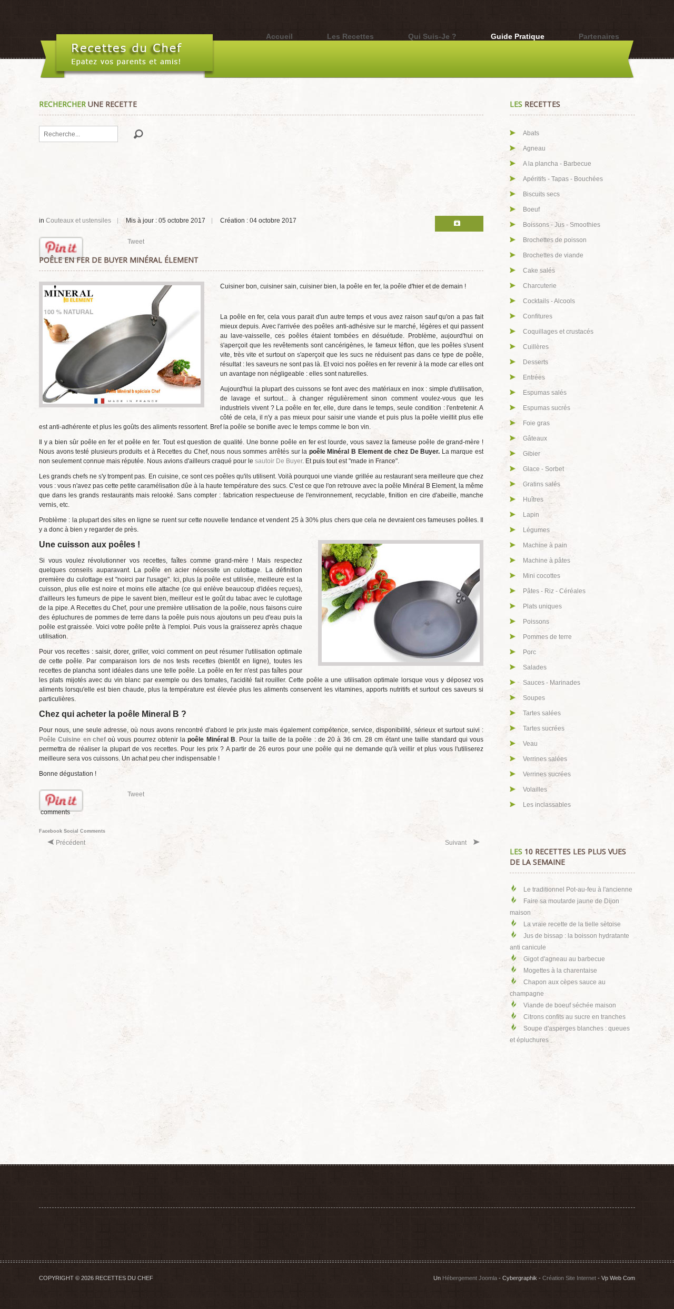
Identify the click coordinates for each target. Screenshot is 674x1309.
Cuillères (536, 347)
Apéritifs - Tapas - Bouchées (563, 179)
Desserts (535, 362)
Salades (535, 667)
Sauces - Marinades (551, 682)
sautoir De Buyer (278, 461)
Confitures (537, 316)
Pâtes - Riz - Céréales (554, 591)
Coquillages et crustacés (558, 331)
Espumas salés (545, 392)
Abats (531, 133)
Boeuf (531, 209)
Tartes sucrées (543, 728)
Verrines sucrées (547, 774)
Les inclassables (547, 804)
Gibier (531, 453)
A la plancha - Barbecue (557, 163)
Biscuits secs (541, 194)
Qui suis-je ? (432, 36)
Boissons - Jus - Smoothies (561, 224)
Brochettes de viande (553, 255)
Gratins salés (541, 484)
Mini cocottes (541, 575)
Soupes (534, 698)
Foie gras (536, 423)
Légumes (536, 530)
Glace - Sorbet (543, 469)
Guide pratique (517, 36)
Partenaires (599, 36)
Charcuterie (540, 285)
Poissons (536, 621)
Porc (529, 652)
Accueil (279, 36)
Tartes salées (542, 713)
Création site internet (569, 1278)
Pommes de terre (547, 637)
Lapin (531, 514)
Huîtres (533, 499)
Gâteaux (535, 438)
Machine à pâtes (546, 560)
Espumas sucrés (546, 408)
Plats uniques (542, 606)
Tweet (135, 241)
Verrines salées (545, 759)
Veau (530, 743)
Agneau (534, 148)
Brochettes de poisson (555, 240)
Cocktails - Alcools (549, 301)
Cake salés (539, 270)
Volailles (535, 789)
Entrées (534, 377)
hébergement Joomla (469, 1278)
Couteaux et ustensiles (78, 220)
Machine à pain (545, 545)
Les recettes (350, 36)
